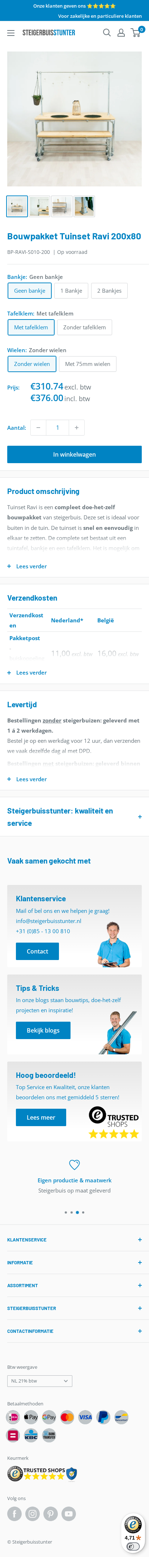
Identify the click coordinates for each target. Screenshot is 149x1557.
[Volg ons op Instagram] (32, 1514)
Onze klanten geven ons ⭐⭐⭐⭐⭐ (74, 6)
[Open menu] (10, 33)
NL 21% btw (24, 1380)
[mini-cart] (135, 32)
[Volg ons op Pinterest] (50, 1514)
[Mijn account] (121, 33)
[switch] (133, 1546)
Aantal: (16, 427)
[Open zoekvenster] (107, 33)
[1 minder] (38, 427)
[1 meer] (76, 427)
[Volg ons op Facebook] (14, 1514)
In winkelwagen (74, 454)
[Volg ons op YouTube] (68, 1514)
